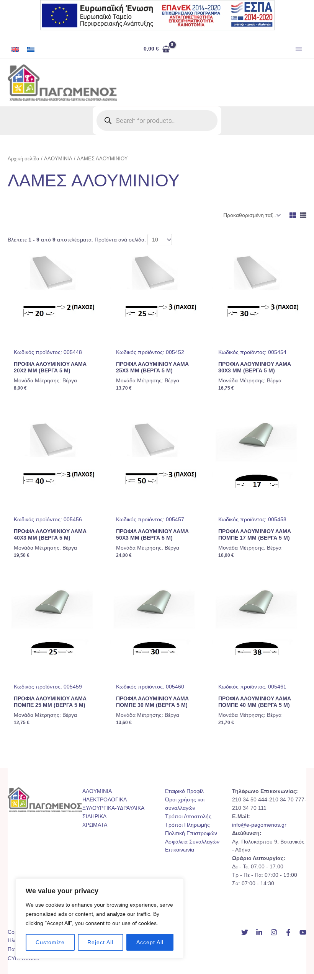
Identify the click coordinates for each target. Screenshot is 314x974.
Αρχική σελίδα (23, 159)
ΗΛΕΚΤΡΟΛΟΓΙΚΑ (104, 800)
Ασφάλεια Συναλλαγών (192, 842)
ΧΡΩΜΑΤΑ (94, 825)
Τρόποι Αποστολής (188, 816)
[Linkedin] (259, 932)
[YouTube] (302, 932)
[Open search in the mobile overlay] (157, 120)
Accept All (150, 942)
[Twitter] (244, 932)
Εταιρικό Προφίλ (184, 791)
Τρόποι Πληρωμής (187, 825)
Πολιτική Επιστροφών (191, 833)
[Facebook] (288, 932)
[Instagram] (273, 932)
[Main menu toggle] (298, 49)
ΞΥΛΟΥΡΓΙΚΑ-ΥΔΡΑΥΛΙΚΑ (113, 808)
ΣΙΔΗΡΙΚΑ (94, 816)
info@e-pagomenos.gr (259, 825)
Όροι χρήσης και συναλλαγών (184, 804)
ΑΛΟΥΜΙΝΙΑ (58, 159)
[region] (99, 918)
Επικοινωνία (179, 850)
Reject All (100, 942)
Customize (50, 942)
